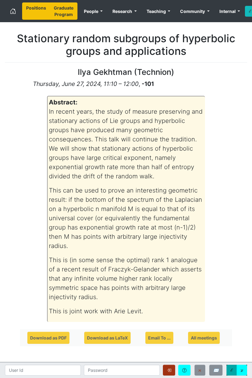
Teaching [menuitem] (157, 11)
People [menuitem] (91, 11)
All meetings (204, 337)
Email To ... (159, 337)
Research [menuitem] (122, 11)
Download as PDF (48, 337)
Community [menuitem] (193, 11)
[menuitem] (36, 11)
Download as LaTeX (107, 337)
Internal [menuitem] (228, 11)
